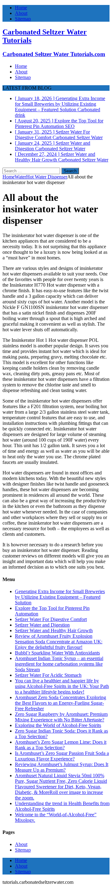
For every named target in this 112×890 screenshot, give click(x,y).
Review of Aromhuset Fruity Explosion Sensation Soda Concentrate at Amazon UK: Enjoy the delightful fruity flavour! (58, 641)
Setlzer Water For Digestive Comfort (51, 619)
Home (21, 7)
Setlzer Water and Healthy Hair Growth (54, 630)
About (21, 13)
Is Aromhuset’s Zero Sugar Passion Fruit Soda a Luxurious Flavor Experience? (62, 756)
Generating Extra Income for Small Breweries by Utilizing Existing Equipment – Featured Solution (60, 597)
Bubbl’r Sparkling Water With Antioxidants (57, 652)
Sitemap (23, 18)
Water (20, 176)
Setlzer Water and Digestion (42, 625)
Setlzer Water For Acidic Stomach (48, 675)
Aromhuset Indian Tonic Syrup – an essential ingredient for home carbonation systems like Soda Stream (59, 664)
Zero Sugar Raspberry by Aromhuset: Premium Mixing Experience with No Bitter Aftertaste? (61, 717)
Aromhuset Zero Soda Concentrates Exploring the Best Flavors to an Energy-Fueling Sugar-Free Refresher (60, 703)
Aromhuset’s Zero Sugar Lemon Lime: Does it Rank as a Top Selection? (60, 744)
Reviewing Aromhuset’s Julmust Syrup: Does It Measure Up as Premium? (61, 767)
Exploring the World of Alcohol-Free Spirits (58, 725)
